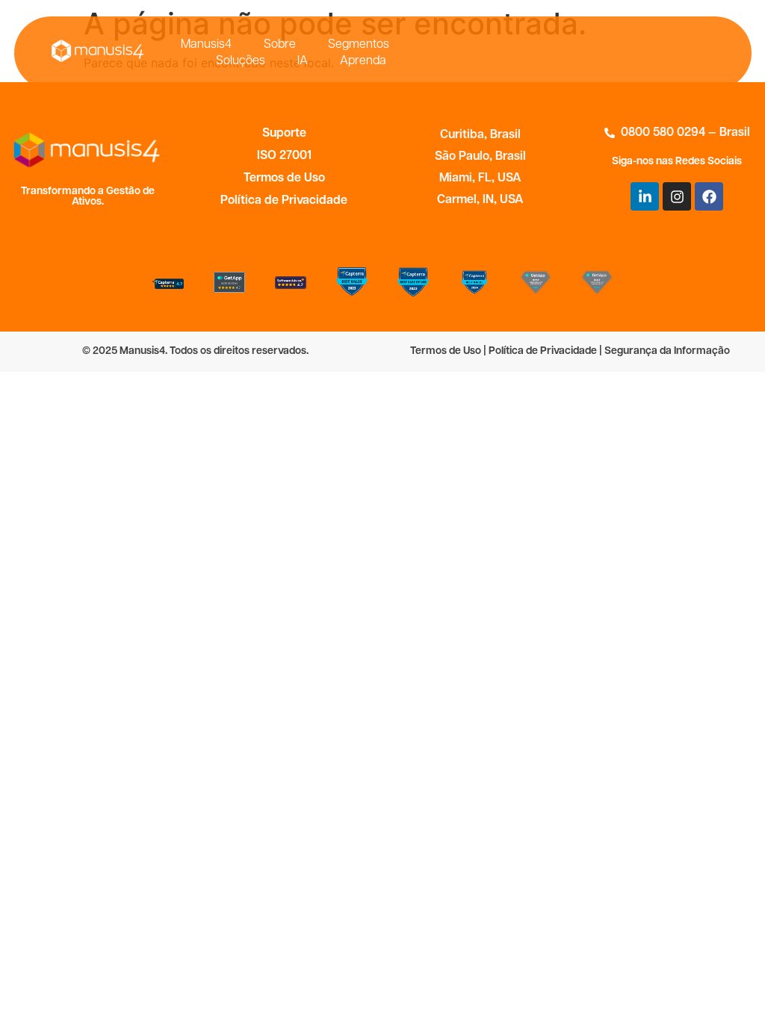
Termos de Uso (284, 178)
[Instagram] (677, 196)
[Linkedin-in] (645, 196)
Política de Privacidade (283, 201)
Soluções (240, 61)
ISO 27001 (284, 156)
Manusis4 (206, 45)
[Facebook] (709, 196)
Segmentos (358, 45)
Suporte (284, 134)
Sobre (280, 45)
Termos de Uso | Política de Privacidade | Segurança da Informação (570, 351)
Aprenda (363, 61)
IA (302, 61)
